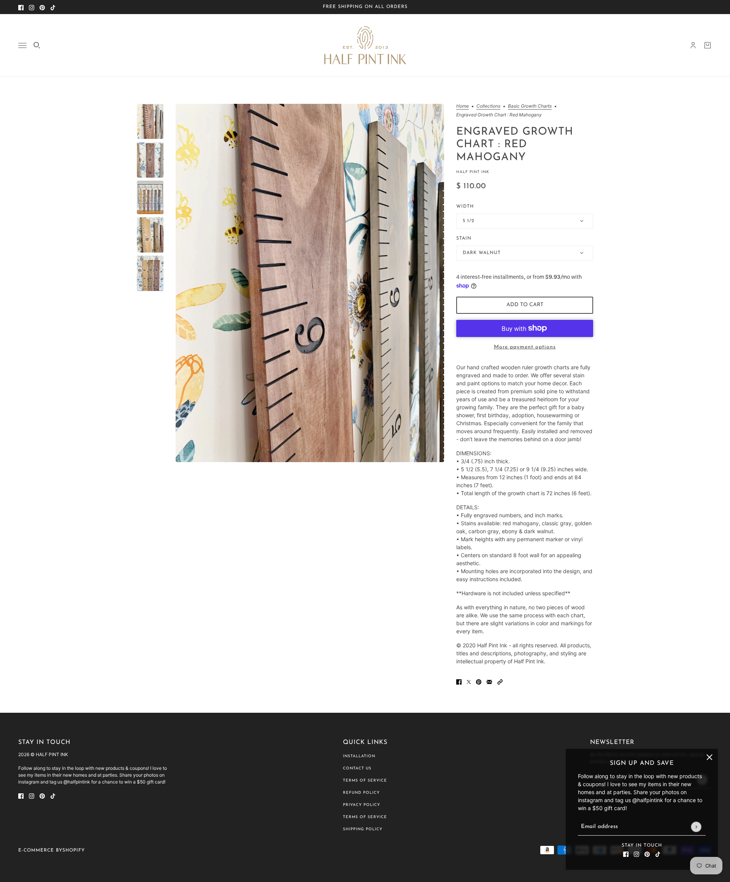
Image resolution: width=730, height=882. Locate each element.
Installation (359, 756)
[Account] (693, 45)
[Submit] (696, 827)
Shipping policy (362, 829)
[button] (500, 681)
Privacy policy (361, 805)
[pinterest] (42, 7)
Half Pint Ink (472, 172)
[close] (709, 757)
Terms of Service (365, 781)
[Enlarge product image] (310, 283)
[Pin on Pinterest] (478, 681)
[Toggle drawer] (22, 45)
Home (462, 106)
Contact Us (357, 768)
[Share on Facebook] (459, 681)
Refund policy (361, 793)
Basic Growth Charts (530, 106)
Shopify (73, 850)
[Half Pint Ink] (365, 45)
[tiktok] (53, 7)
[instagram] (31, 7)
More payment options (525, 347)
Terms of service (365, 817)
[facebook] (21, 7)
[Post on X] (469, 681)
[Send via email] (489, 681)
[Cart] (707, 45)
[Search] (37, 45)
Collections (488, 106)
